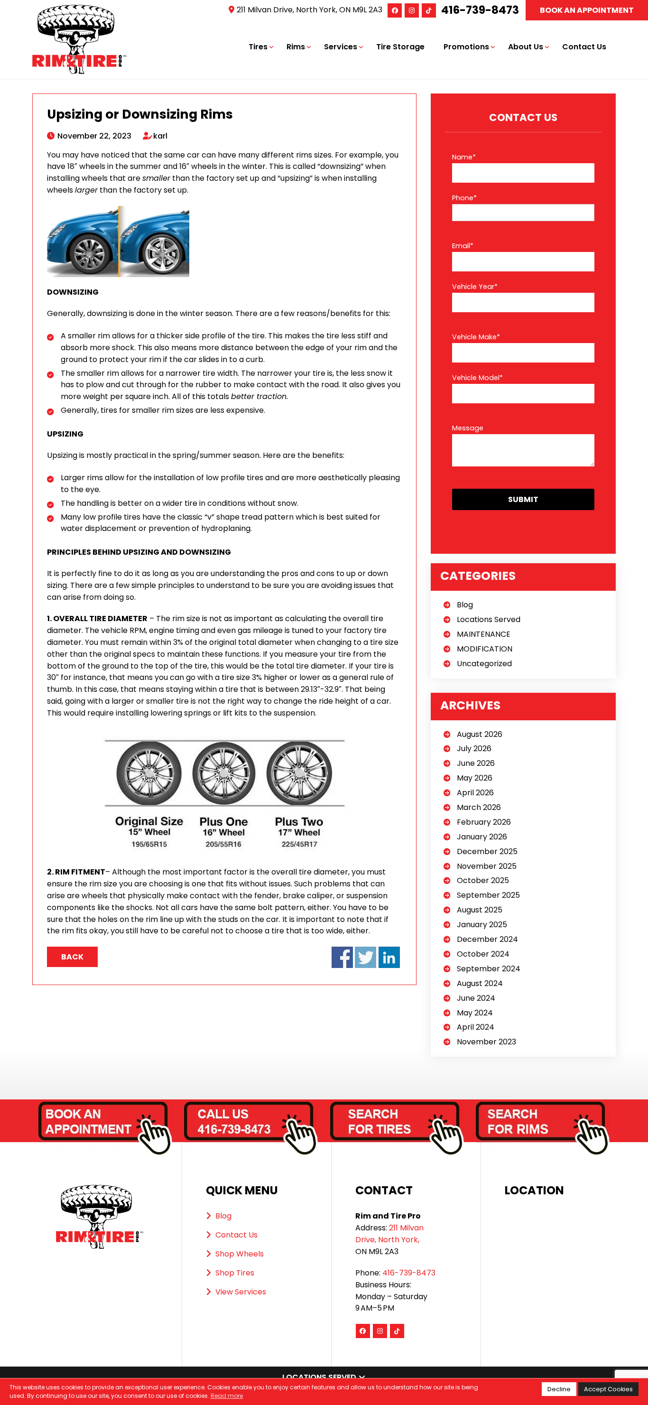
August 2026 (479, 734)
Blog (465, 604)
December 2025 (487, 851)
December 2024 (487, 939)
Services (340, 46)
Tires (258, 46)
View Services (240, 1291)
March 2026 (479, 807)
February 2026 (484, 822)
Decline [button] (559, 1389)
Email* (462, 246)
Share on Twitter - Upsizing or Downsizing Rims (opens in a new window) (365, 957)
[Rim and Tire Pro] (79, 10)
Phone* (464, 198)
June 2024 (476, 998)
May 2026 (474, 777)
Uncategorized (484, 663)
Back (72, 956)
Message (467, 428)
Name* (464, 157)
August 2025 (479, 909)
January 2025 (482, 924)
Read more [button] (227, 1396)
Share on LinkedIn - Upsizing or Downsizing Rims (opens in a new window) (389, 957)
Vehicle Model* (477, 377)
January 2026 (482, 836)
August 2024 (480, 983)
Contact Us (584, 46)
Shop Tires (234, 1272)
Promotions (466, 46)
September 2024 (488, 968)
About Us (525, 46)
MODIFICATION (484, 648)
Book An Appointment (587, 10)
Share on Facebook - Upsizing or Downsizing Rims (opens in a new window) (342, 957)
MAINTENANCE (483, 634)
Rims (296, 46)
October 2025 (483, 880)
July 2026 (474, 748)
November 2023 (486, 1041)
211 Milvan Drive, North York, (389, 1233)
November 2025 (487, 866)
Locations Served (488, 619)
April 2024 (475, 1027)
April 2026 (475, 792)
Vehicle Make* (476, 337)
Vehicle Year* (475, 286)
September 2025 (488, 895)
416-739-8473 (480, 10)
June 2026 (476, 763)
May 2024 (475, 1012)
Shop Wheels (239, 1253)
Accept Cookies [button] (608, 1389)
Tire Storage (400, 46)
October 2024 (483, 954)
